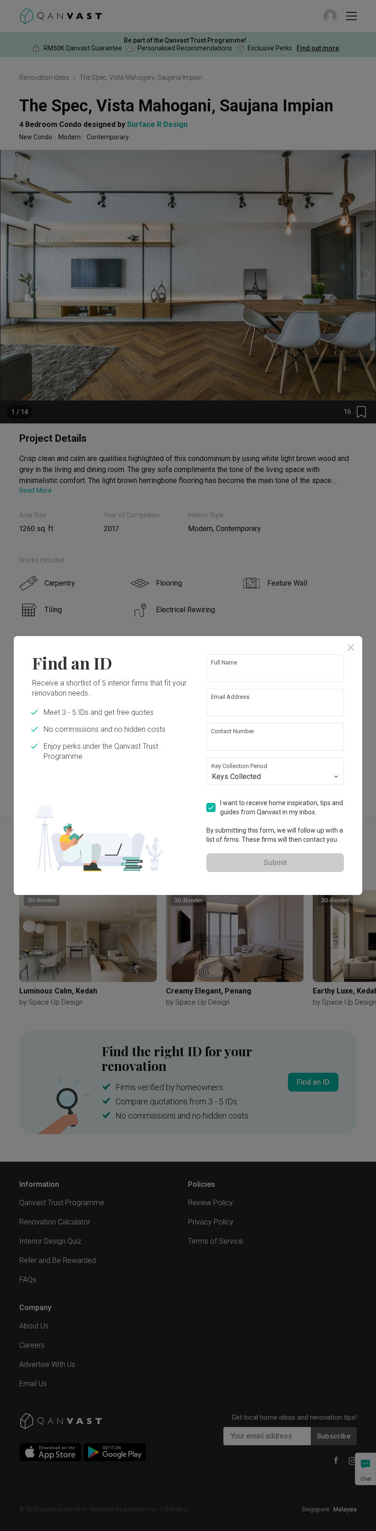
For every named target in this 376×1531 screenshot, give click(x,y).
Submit (275, 862)
